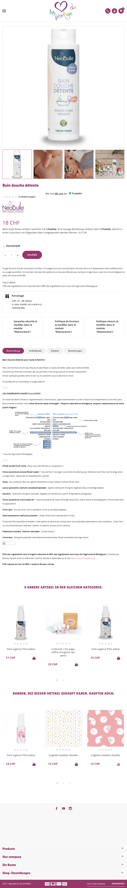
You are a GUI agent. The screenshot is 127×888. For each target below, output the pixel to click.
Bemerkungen (75, 350)
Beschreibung (13, 350)
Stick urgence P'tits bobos (21, 649)
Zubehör (55, 350)
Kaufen (32, 254)
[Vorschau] (18, 674)
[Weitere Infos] (24, 675)
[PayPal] (58, 883)
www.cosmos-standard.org (83, 558)
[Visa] (47, 883)
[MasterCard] (53, 883)
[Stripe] (64, 883)
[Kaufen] (34, 657)
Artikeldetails (35, 350)
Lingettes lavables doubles (63, 755)
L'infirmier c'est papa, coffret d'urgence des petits (63, 652)
